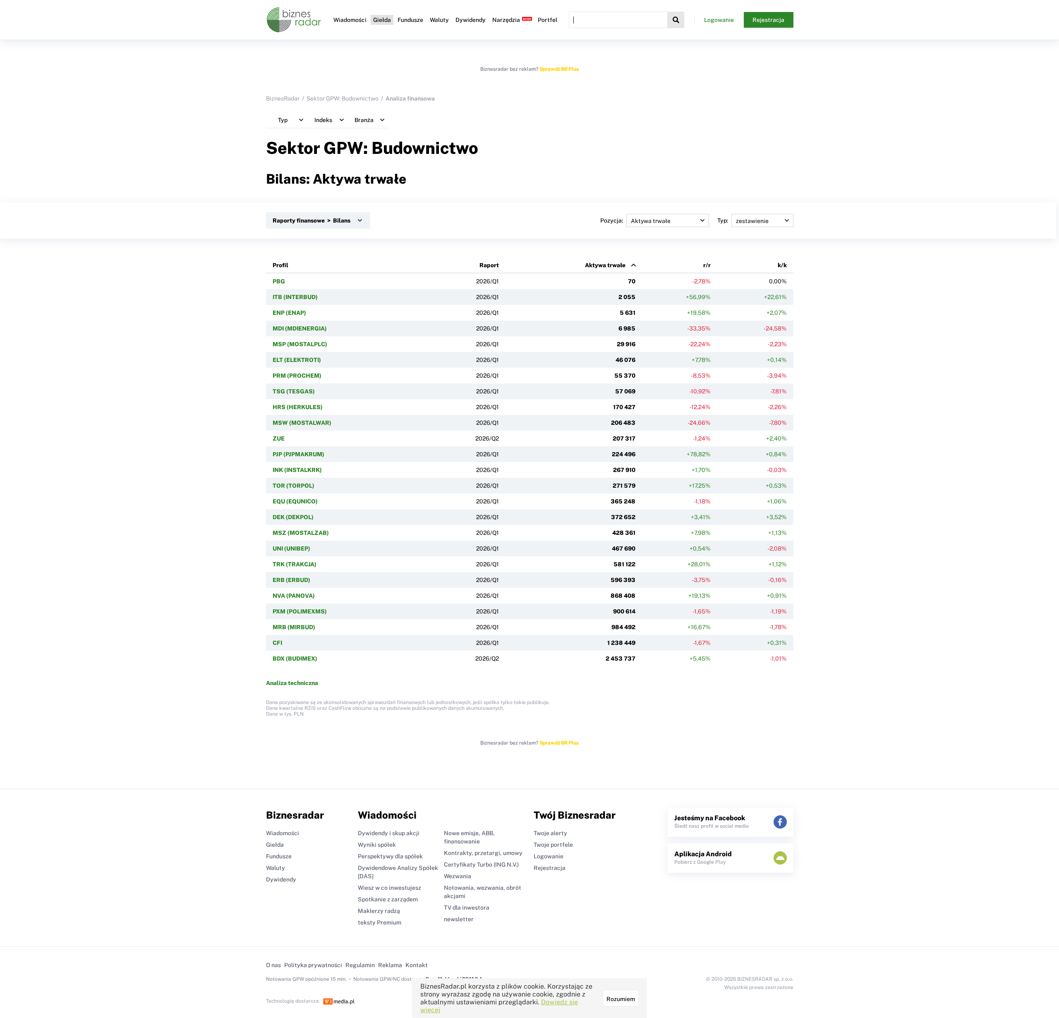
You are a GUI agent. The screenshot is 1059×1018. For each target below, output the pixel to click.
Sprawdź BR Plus (559, 69)
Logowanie (719, 20)
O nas (273, 965)
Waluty (439, 20)
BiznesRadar (282, 98)
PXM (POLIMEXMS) (300, 611)
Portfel (547, 20)
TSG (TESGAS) (294, 391)
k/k (782, 265)
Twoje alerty (550, 833)
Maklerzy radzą (379, 911)
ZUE (279, 438)
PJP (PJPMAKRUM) (298, 454)
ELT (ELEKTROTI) (297, 360)
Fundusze (410, 20)
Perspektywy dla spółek (390, 856)
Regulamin (360, 965)
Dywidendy (470, 20)
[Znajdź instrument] (676, 20)
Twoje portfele (553, 844)
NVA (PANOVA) (294, 595)
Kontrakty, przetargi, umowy (483, 853)
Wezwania (457, 876)
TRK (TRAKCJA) (294, 564)
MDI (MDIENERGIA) (300, 328)
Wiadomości (350, 20)
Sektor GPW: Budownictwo (343, 98)
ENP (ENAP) (289, 312)
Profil (280, 265)
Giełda (382, 20)
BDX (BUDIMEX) (295, 658)
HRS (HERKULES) (298, 407)
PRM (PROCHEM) (297, 375)
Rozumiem (620, 999)
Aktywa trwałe (605, 265)
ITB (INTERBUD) (295, 297)
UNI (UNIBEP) (291, 548)
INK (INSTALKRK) (297, 470)
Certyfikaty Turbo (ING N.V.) (481, 864)
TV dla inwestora (466, 907)
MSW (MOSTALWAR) (302, 422)
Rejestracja (768, 20)
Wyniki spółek (377, 844)
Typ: (722, 220)
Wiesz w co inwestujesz (389, 887)
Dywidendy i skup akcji (388, 833)
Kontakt (416, 965)
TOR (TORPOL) (293, 485)
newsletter (459, 919)
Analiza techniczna (292, 683)
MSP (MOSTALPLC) (300, 344)
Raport (489, 265)
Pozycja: (611, 220)
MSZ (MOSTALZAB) (301, 532)
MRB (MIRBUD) (294, 627)
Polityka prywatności (313, 965)
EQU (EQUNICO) (295, 501)
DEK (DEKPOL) (293, 517)
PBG (279, 281)
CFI (277, 643)
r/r (707, 265)
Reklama (390, 965)
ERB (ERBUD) (291, 580)
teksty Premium (379, 922)
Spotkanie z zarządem (388, 899)
